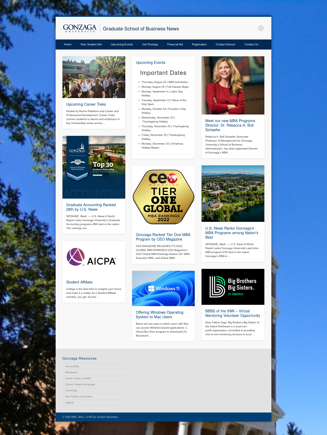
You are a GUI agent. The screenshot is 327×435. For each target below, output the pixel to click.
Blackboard (71, 372)
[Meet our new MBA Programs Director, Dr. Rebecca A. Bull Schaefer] (233, 85)
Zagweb (69, 402)
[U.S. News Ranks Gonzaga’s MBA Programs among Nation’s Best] (233, 193)
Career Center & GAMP (78, 378)
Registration (199, 44)
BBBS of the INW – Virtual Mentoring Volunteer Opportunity (232, 313)
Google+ (245, 28)
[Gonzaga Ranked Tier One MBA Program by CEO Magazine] (163, 197)
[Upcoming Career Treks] (93, 77)
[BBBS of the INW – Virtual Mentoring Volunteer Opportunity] (233, 287)
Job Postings (150, 44)
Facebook (229, 28)
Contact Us (251, 44)
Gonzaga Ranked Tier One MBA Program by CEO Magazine (163, 237)
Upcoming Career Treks (86, 104)
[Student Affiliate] (93, 258)
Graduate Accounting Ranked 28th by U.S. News (91, 207)
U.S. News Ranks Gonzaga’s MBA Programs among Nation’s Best (231, 232)
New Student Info (91, 44)
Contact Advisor (225, 44)
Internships (71, 390)
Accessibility (72, 366)
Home (68, 44)
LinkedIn (253, 28)
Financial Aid (175, 44)
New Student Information (78, 396)
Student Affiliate (79, 282)
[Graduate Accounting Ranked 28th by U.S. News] (93, 167)
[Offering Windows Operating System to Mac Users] (163, 288)
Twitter (237, 28)
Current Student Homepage (80, 384)
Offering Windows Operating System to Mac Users (159, 314)
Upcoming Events (122, 44)
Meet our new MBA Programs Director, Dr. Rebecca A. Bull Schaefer (230, 125)
